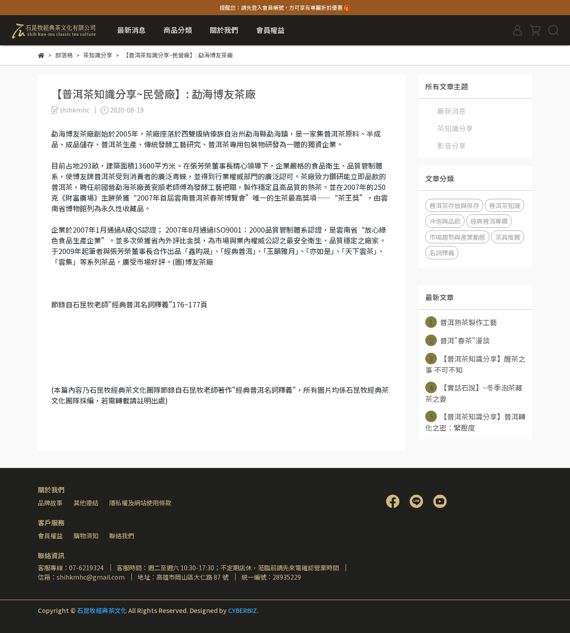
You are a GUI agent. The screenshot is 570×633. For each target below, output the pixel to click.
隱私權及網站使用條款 (140, 502)
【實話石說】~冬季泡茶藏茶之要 (473, 393)
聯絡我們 (121, 535)
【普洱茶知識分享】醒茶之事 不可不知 (475, 364)
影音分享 (451, 145)
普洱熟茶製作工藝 (463, 322)
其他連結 (85, 502)
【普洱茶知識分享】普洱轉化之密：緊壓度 (475, 422)
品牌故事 (50, 502)
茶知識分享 (455, 128)
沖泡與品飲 (444, 221)
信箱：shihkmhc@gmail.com (81, 577)
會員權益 (50, 535)
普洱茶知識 (504, 205)
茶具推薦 (507, 237)
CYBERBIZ (242, 610)
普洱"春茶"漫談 (459, 340)
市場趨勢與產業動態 (457, 237)
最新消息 (131, 30)
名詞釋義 (441, 252)
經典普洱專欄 (489, 221)
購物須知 (85, 535)
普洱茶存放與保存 (454, 205)
